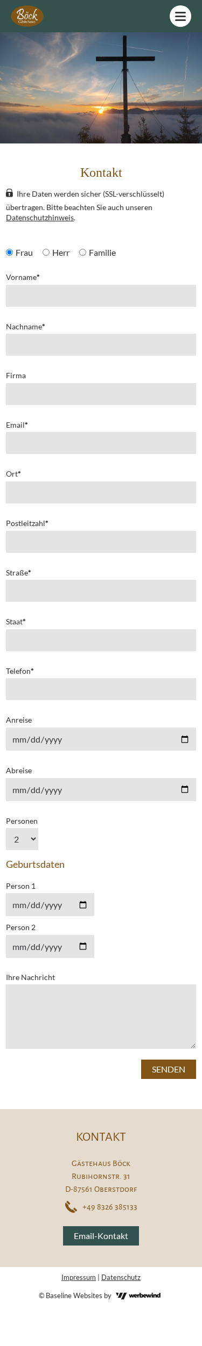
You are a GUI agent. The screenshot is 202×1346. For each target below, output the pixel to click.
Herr (60, 252)
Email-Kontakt (101, 1235)
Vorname (23, 277)
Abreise (19, 770)
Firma (16, 375)
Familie (102, 252)
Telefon (20, 670)
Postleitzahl (27, 523)
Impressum (78, 1277)
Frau (24, 252)
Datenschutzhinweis (40, 217)
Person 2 (21, 927)
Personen (22, 820)
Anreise (19, 719)
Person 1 (21, 885)
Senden (168, 1069)
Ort (13, 473)
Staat (16, 621)
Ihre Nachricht (30, 977)
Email (17, 424)
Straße (18, 572)
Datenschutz (121, 1277)
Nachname (25, 326)
